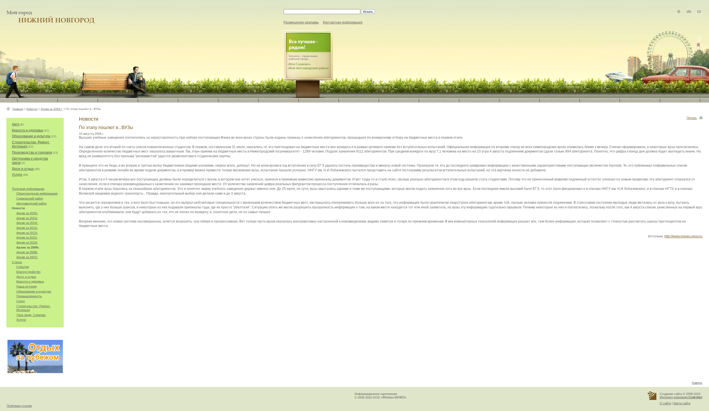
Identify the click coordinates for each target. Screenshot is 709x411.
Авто (15, 124)
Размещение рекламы (301, 22)
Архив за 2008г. (27, 252)
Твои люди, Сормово (31, 315)
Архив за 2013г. (27, 227)
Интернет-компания (681, 397)
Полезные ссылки (19, 405)
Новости (31, 108)
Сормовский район (29, 198)
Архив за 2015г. (27, 218)
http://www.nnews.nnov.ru (683, 236)
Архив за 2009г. (27, 247)
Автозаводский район (31, 203)
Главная (17, 108)
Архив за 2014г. (27, 222)
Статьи (17, 262)
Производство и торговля (32, 152)
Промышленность (29, 296)
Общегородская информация (37, 193)
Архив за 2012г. (27, 232)
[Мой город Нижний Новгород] (47, 22)
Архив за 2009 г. (52, 108)
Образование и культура (31, 136)
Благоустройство (28, 271)
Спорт (20, 301)
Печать (692, 118)
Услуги (17, 175)
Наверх (697, 382)
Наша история (26, 286)
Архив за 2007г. (27, 257)
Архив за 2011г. (27, 237)
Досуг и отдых (23, 169)
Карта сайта (682, 403)
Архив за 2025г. (27, 213)
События (22, 266)
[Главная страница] (9, 108)
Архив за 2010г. (27, 242)
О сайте (665, 403)
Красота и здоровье (27, 130)
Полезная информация (28, 188)
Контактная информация (343, 22)
